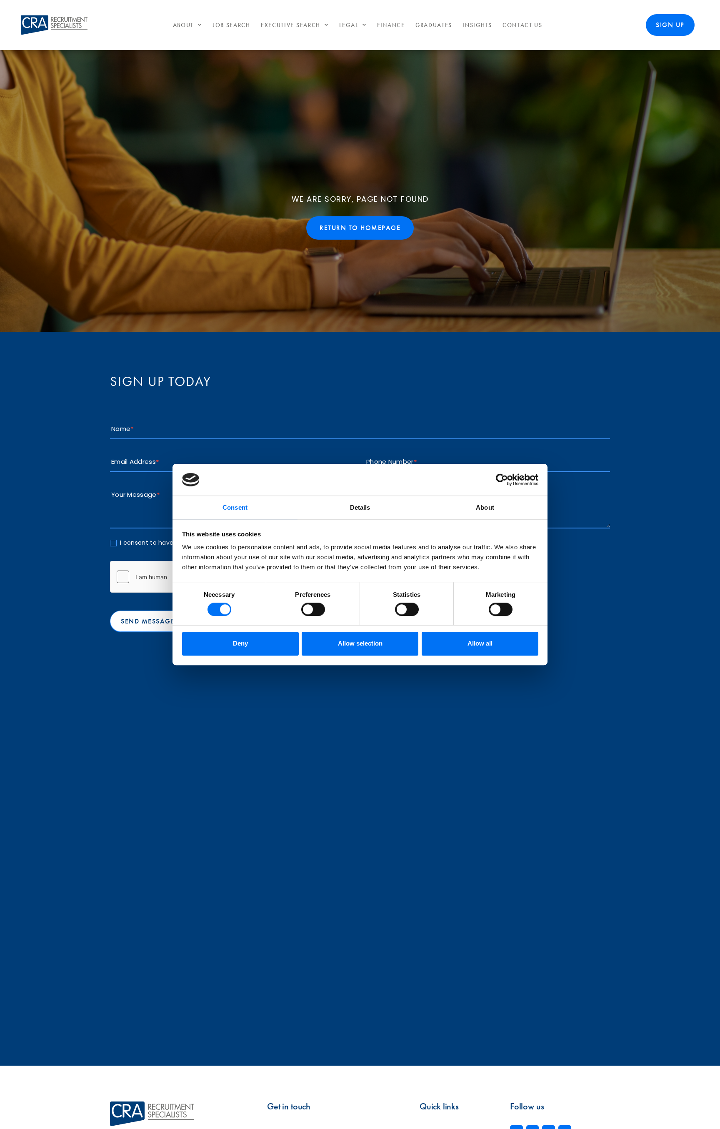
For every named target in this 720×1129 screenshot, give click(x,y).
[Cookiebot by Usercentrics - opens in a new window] (501, 479)
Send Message (148, 621)
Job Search (231, 25)
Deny (240, 643)
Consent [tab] (235, 507)
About (183, 25)
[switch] (313, 609)
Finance (391, 25)
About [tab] (485, 507)
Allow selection (360, 643)
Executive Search (290, 25)
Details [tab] (360, 507)
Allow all (480, 643)
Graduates (433, 25)
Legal (349, 25)
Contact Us (522, 25)
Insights (477, 25)
